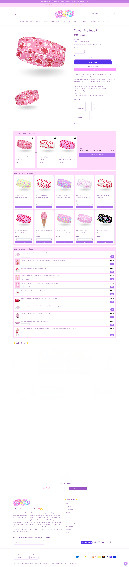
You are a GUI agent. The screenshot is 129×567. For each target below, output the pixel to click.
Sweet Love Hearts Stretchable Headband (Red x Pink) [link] (67, 158)
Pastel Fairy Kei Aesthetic (21, 440)
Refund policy (38, 563)
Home (66, 503)
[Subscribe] (42, 542)
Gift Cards (67, 515)
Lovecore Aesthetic (97, 440)
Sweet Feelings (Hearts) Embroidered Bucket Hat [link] (36, 291)
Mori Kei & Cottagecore (46, 471)
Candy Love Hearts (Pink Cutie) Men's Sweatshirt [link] (35, 313)
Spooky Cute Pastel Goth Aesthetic (76, 440)
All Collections (69, 509)
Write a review (78, 489)
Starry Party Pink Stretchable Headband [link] (63, 232)
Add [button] (24, 207)
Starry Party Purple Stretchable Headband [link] (63, 197)
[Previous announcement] (13, 5)
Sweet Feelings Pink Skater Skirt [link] (44, 232)
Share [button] (77, 124)
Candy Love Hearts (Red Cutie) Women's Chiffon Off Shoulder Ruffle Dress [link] (43, 260)
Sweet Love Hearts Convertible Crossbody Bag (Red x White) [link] (39, 298)
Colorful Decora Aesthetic (47, 440)
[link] (24, 146)
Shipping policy (62, 563)
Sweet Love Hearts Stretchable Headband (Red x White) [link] (42, 197)
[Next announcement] (115, 5)
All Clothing (17, 376)
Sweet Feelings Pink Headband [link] (22, 158)
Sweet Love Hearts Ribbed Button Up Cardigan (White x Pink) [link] (39, 253)
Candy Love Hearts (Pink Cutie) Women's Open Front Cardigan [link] (40, 283)
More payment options (93, 66)
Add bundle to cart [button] (97, 155)
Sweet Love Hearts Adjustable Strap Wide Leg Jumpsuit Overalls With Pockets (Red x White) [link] (49, 328)
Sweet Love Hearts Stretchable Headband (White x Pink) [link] (83, 232)
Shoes (15, 407)
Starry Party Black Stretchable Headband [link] (103, 232)
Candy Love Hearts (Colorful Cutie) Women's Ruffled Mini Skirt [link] (40, 275)
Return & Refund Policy (71, 524)
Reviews (67, 532)
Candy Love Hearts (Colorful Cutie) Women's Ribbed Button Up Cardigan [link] (43, 306)
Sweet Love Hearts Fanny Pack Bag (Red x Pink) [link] (35, 321)
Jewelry (41, 376)
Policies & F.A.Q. (69, 521)
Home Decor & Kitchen (46, 407)
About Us (67, 518)
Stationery (68, 407)
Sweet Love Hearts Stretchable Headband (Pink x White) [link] (83, 197)
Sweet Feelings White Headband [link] (45, 158)
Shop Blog (67, 512)
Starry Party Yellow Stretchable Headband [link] (22, 197)
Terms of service (54, 563)
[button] (15, 14)
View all (64, 477)
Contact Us (68, 529)
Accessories (68, 376)
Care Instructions (69, 526)
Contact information (72, 563)
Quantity (76, 47)
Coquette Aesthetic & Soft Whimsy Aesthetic (24, 472)
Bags (92, 376)
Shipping (76, 41)
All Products (68, 506)
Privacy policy (46, 563)
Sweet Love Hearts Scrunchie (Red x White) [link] (34, 268)
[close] (27, 559)
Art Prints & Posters (97, 407)
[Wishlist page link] (85, 14)
